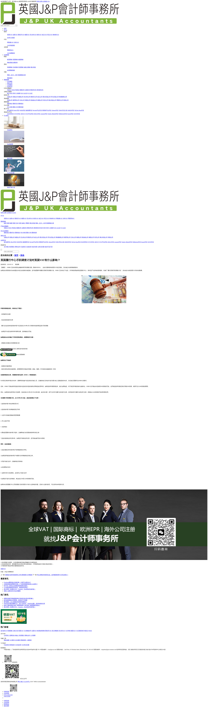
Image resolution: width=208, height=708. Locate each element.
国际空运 (15, 103)
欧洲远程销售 (41, 630)
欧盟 (5, 223)
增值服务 (6, 79)
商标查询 (9, 78)
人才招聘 (32, 635)
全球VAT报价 (11, 37)
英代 (11, 93)
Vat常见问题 (40, 246)
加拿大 (23, 223)
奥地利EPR (40, 90)
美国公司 (9, 100)
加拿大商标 (27, 67)
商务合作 (17, 246)
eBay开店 (16, 110)
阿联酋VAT (10, 42)
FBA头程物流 (4, 231)
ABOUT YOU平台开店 (26, 113)
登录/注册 (39, 1)
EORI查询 (17, 640)
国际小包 (15, 107)
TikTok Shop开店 (79, 110)
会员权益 (44, 1)
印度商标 (20, 67)
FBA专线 (9, 107)
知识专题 (9, 158)
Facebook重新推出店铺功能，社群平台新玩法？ (17, 582)
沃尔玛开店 (10, 113)
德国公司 (20, 96)
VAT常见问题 (25, 645)
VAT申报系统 (11, 45)
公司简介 (6, 635)
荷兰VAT (49, 34)
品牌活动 (12, 635)
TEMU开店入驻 (62, 110)
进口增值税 (55, 630)
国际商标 (3, 221)
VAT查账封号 (27, 630)
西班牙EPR (33, 90)
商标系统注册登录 (12, 62)
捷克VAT (39, 34)
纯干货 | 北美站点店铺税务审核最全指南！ (16, 585)
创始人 (17, 635)
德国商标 (20, 59)
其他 (22, 255)
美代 (14, 93)
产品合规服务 (4, 226)
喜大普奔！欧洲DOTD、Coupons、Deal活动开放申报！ (20, 589)
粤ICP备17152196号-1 (24, 681)
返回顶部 (6, 705)
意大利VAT (33, 34)
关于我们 (6, 246)
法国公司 (9, 96)
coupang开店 (43, 113)
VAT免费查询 (11, 53)
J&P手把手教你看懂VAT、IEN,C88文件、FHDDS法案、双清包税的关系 (24, 603)
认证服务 (9, 81)
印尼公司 (45, 100)
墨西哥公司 (60, 100)
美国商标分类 (22, 75)
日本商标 (15, 67)
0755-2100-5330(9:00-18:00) (8, 695)
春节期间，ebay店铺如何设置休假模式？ (15, 602)
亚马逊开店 (10, 110)
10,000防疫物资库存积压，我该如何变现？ (16, 587)
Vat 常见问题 (10, 172)
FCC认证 (29, 93)
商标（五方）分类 (12, 75)
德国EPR (22, 90)
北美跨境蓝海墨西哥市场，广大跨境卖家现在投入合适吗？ (21, 584)
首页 (5, 28)
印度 (20, 223)
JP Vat (5, 30)
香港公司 (66, 100)
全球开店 (9, 86)
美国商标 (9, 67)
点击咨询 (6, 693)
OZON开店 (77, 113)
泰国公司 (40, 100)
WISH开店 (23, 110)
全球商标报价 (11, 70)
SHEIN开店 (71, 110)
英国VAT (9, 34)
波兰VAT (44, 34)
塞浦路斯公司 (63, 96)
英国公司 (15, 96)
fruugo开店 (70, 113)
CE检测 (18, 93)
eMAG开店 (37, 113)
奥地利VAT (56, 34)
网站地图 (6, 640)
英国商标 (15, 59)
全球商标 (6, 54)
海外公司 (9, 83)
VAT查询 (11, 640)
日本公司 (22, 100)
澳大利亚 (33, 67)
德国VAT (27, 34)
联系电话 (6, 704)
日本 (17, 223)
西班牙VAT (21, 34)
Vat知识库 (29, 246)
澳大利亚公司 (52, 100)
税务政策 (12, 645)
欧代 (8, 93)
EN (49, 1)
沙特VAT (16, 42)
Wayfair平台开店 (37, 110)
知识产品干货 (48, 246)
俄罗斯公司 (16, 100)
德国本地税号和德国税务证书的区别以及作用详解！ (19, 598)
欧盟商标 (9, 59)
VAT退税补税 (80, 630)
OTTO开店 (17, 113)
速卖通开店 (29, 110)
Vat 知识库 (10, 144)
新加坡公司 (34, 100)
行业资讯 (9, 130)
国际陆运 (20, 103)
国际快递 (20, 107)
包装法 (9, 90)
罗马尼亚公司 (55, 96)
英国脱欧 (10, 630)
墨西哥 (28, 223)
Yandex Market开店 (53, 113)
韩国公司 (27, 100)
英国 (8, 223)
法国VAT (15, 34)
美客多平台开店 (46, 110)
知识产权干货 (11, 187)
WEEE (13, 90)
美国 (14, 223)
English (14, 212)
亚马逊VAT (4, 630)
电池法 (17, 90)
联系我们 (12, 246)
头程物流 (9, 84)
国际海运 (9, 103)
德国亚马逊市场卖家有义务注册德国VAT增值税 (18, 574)
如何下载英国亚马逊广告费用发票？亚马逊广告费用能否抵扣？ (22, 605)
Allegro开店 (55, 110)
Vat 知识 (6, 115)
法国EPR (27, 90)
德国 (11, 223)
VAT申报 (67, 630)
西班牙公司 (34, 96)
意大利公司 (27, 96)
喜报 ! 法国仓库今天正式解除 (12, 591)
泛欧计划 (15, 630)
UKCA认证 (24, 93)
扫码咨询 (6, 691)
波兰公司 (40, 96)
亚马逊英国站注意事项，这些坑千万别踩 (15, 600)
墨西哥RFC (10, 50)
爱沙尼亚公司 (47, 96)
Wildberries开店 (62, 113)
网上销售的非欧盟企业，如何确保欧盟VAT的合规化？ (52, 574)
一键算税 (29, 640)
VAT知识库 (18, 645)
